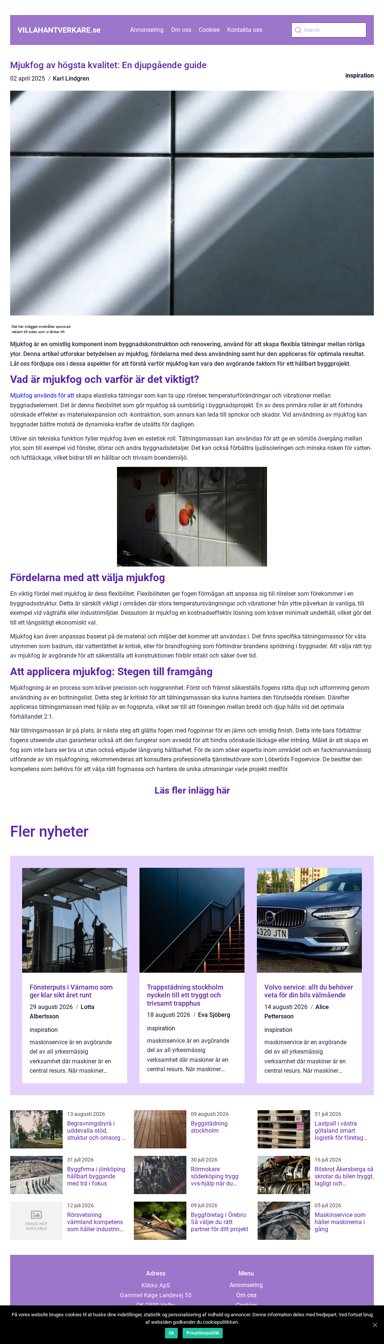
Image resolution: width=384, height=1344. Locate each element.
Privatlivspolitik (202, 1333)
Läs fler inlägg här (192, 790)
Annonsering (147, 29)
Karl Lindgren (71, 78)
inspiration (359, 75)
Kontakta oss (244, 29)
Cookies (209, 29)
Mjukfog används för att (42, 395)
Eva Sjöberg (214, 1014)
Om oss (181, 29)
